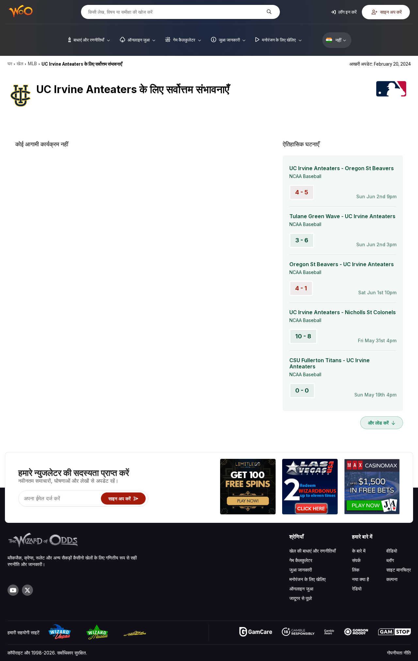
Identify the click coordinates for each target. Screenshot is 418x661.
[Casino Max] (372, 487)
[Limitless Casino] (248, 487)
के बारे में (358, 551)
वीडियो (391, 551)
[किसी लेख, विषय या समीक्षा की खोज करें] (268, 12)
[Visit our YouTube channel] (13, 590)
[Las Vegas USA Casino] (310, 487)
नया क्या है (360, 579)
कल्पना (391, 579)
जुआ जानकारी (300, 569)
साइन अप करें (390, 12)
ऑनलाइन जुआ (301, 588)
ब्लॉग (390, 560)
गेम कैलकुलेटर (300, 560)
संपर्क (356, 560)
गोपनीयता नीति (399, 652)
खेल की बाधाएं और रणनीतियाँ (312, 551)
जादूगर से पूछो (300, 598)
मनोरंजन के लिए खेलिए (307, 579)
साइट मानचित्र (398, 569)
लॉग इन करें (347, 12)
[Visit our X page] (27, 590)
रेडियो (357, 588)
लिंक (355, 569)
